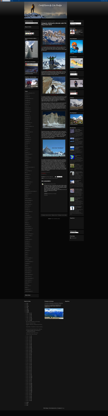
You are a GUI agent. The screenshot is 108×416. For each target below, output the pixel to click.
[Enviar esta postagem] (55, 176)
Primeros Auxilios (28, 181)
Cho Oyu (26, 207)
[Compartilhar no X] (59, 176)
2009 (26, 402)
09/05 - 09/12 (28, 350)
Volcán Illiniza (27, 272)
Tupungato (27, 263)
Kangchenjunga (28, 217)
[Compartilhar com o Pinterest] (61, 176)
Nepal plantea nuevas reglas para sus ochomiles (79, 139)
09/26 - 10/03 (28, 346)
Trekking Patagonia (28, 261)
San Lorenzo (27, 202)
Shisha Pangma (28, 230)
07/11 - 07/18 (28, 361)
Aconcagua (27, 117)
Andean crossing (28, 235)
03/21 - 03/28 (28, 384)
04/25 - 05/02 (28, 377)
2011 (26, 310)
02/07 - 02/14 (28, 393)
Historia (26, 133)
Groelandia (27, 215)
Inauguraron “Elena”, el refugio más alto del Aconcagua (79, 172)
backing (26, 283)
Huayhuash (27, 174)
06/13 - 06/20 (28, 367)
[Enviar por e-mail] (57, 176)
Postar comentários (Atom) (55, 218)
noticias (26, 94)
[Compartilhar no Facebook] (60, 176)
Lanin (26, 252)
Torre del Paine (28, 170)
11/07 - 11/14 (28, 337)
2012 (26, 309)
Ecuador (26, 152)
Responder (46, 195)
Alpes (26, 165)
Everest (26, 113)
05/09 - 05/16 (28, 374)
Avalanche (27, 107)
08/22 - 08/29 (28, 353)
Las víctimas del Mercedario (78, 181)
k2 (25, 144)
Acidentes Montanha (28, 93)
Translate (79, 24)
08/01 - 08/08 (28, 357)
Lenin (26, 220)
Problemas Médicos (28, 126)
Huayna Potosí (27, 246)
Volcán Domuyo (28, 270)
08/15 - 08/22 (28, 354)
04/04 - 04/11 (28, 381)
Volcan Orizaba (28, 267)
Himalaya (26, 115)
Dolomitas (27, 189)
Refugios (26, 128)
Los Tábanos (77, 164)
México (26, 180)
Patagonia (56, 178)
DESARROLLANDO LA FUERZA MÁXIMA (78, 190)
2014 (26, 306)
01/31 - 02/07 (28, 394)
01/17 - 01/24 (28, 397)
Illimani (26, 248)
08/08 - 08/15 (28, 356)
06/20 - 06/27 (28, 366)
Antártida (26, 185)
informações (27, 111)
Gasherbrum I (27, 157)
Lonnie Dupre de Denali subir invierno (32, 332)
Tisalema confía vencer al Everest (31, 334)
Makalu (26, 222)
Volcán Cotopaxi (28, 204)
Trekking (26, 135)
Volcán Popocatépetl (28, 278)
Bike (26, 172)
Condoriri (26, 209)
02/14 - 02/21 (28, 391)
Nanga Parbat (27, 226)
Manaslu (26, 176)
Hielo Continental (28, 131)
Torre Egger (27, 259)
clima (26, 163)
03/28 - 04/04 (28, 383)
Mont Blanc (27, 178)
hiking (26, 287)
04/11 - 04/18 (28, 380)
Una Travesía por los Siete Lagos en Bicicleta (78, 198)
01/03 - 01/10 (28, 400)
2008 (26, 403)
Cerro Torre (46, 178)
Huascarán (27, 244)
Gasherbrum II (27, 193)
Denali (26, 187)
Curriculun (27, 241)
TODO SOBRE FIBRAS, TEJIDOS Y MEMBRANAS (78, 130)
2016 (26, 303)
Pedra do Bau (27, 198)
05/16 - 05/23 (28, 373)
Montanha (27, 124)
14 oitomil (27, 102)
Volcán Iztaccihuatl (28, 274)
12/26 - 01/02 (28, 313)
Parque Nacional (28, 154)
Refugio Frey (27, 183)
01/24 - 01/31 (28, 396)
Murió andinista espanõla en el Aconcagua (33, 321)
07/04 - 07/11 (28, 363)
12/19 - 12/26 (28, 314)
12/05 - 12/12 (28, 317)
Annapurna (27, 148)
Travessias (27, 141)
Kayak (26, 194)
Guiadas (26, 120)
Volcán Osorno (27, 276)
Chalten (26, 130)
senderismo (27, 289)
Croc (26, 150)
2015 (26, 304)
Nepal (26, 254)
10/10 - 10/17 (28, 343)
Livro (26, 196)
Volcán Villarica (27, 281)
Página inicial (54, 215)
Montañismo (27, 139)
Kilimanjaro (27, 250)
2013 (26, 307)
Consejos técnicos (28, 98)
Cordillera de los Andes (29, 167)
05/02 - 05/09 (28, 376)
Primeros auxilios (28, 257)
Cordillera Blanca (28, 211)
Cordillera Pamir (28, 239)
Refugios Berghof (28, 200)
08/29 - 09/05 (28, 351)
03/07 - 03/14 (28, 387)
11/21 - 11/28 (28, 320)
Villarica (26, 265)
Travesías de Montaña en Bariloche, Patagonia (79, 147)
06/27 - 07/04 (28, 364)
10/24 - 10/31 (28, 340)
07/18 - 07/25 (28, 360)
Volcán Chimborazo (28, 233)
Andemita (27, 237)
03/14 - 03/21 (28, 386)
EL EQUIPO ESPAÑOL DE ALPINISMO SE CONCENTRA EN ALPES (33, 331)
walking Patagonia (28, 291)
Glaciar (26, 213)
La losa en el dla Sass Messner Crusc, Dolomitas (34, 329)
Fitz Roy (53, 178)
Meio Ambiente (27, 122)
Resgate (26, 96)
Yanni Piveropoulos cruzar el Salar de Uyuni (78, 207)
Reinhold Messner (28, 228)
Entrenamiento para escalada (30, 191)
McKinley (26, 224)
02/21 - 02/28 (28, 390)
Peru (26, 146)
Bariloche (26, 104)
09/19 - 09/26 (28, 347)
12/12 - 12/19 (28, 316)
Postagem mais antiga (62, 215)
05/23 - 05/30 (28, 371)
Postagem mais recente (46, 215)
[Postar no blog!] (58, 176)
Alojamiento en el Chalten (52, 193)
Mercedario (27, 161)
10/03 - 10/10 (28, 344)
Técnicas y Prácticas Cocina (30, 323)
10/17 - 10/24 (28, 341)
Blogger (63, 408)
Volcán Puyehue (28, 280)
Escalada (49, 178)
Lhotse (26, 159)
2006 (26, 405)
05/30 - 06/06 (28, 370)
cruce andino (27, 285)
